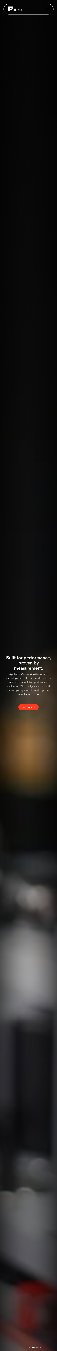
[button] (47, 9)
